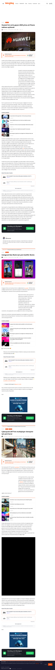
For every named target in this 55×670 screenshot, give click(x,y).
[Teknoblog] (9, 3)
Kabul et (50, 664)
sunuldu (26, 288)
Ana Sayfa (3, 22)
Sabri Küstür (5, 29)
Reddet (46, 664)
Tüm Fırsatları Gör (18, 188)
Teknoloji (7, 22)
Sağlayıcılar (38, 663)
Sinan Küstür (5, 257)
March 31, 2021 (18, 384)
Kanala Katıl (29, 228)
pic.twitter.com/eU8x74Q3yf (9, 380)
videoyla (21, 481)
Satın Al (8, 177)
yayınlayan (17, 467)
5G (23, 148)
